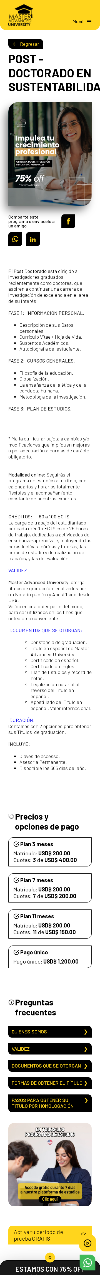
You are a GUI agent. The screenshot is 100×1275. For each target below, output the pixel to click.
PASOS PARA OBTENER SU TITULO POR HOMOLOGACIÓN (43, 1103)
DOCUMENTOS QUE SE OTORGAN (46, 1066)
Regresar (29, 44)
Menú (77, 21)
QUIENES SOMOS (29, 1031)
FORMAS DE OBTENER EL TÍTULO (47, 1083)
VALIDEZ (21, 1049)
